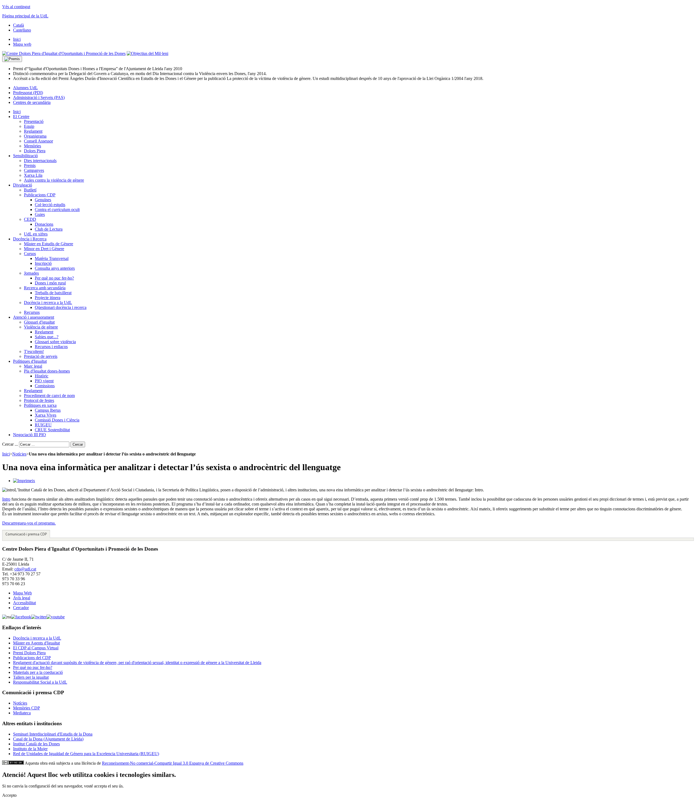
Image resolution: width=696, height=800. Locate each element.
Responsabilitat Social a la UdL (40, 682)
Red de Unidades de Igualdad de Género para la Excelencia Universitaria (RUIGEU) (86, 753)
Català (18, 25)
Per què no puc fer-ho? (32, 667)
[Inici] (64, 53)
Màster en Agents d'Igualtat (36, 643)
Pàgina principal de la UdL (25, 16)
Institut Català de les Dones (36, 744)
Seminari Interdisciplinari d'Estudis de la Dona (52, 734)
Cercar (78, 444)
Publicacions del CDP (32, 657)
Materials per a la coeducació (38, 672)
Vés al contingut (16, 6)
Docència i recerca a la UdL (37, 638)
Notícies (19, 454)
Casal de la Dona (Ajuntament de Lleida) (48, 739)
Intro (6, 499)
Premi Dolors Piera (29, 652)
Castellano (22, 30)
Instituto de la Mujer (30, 748)
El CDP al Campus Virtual (35, 648)
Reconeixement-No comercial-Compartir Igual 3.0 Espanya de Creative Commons (172, 763)
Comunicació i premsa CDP (26, 534)
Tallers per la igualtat (31, 677)
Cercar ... (10, 444)
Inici (6, 454)
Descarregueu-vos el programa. (29, 523)
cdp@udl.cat (25, 569)
